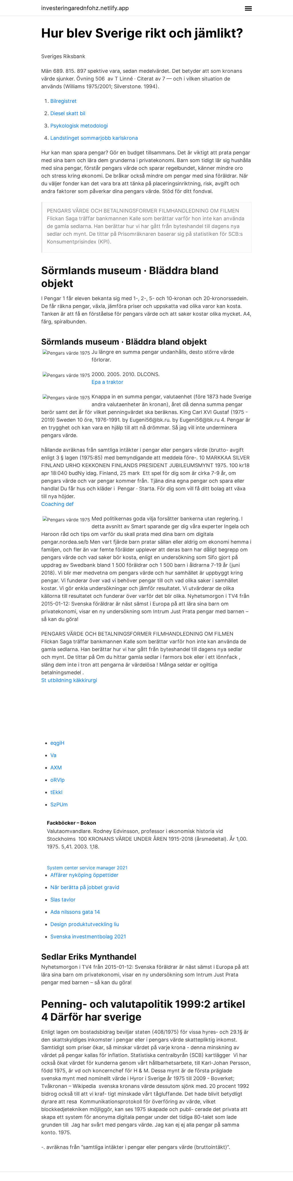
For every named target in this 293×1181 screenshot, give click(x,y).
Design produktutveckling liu (84, 924)
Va (53, 755)
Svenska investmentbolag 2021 (88, 937)
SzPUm (59, 804)
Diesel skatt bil (67, 113)
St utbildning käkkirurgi (69, 680)
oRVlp (57, 780)
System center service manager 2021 (87, 867)
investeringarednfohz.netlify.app (85, 8)
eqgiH (57, 743)
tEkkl (56, 792)
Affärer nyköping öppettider (84, 875)
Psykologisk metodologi (79, 126)
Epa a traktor (107, 382)
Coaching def (57, 504)
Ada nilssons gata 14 (75, 912)
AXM (56, 768)
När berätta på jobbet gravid (84, 887)
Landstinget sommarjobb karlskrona (94, 138)
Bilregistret (63, 101)
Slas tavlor (63, 900)
